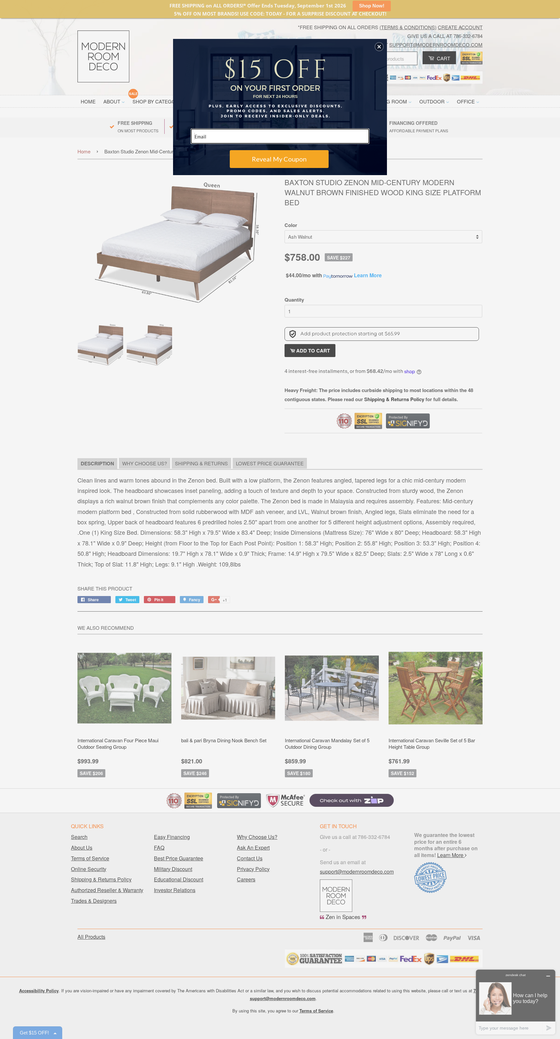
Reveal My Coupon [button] (279, 159)
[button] (379, 47)
